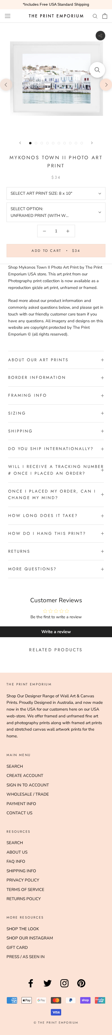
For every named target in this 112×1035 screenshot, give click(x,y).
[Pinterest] (81, 987)
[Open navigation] (7, 16)
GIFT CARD (17, 947)
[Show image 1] (30, 143)
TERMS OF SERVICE (25, 889)
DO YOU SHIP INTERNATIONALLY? (51, 449)
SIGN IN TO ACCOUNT (28, 785)
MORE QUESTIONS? (32, 569)
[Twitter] (47, 987)
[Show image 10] (81, 143)
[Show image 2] (36, 143)
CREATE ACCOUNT (25, 775)
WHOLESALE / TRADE (28, 794)
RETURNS (19, 551)
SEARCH (15, 766)
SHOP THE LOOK (23, 929)
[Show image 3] (42, 143)
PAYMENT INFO (21, 803)
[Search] (95, 16)
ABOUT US (17, 852)
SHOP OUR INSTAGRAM (30, 938)
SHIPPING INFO (21, 871)
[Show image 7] (64, 143)
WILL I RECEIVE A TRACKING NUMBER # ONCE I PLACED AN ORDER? (56, 470)
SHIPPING (20, 431)
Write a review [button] (56, 632)
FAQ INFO (16, 861)
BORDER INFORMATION (37, 377)
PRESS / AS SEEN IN (26, 956)
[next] (106, 84)
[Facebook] (31, 987)
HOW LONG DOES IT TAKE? (43, 516)
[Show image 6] (59, 143)
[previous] (6, 84)
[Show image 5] (53, 143)
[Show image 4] (47, 143)
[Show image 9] (76, 143)
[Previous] (20, 143)
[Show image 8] (70, 143)
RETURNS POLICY (24, 898)
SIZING (17, 413)
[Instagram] (64, 987)
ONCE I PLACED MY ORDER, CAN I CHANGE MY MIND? (52, 494)
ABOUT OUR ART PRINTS (38, 360)
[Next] (92, 143)
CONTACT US (19, 813)
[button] (97, 70)
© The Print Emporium (56, 1022)
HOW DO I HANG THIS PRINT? (47, 533)
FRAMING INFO (27, 395)
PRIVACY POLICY (23, 880)
